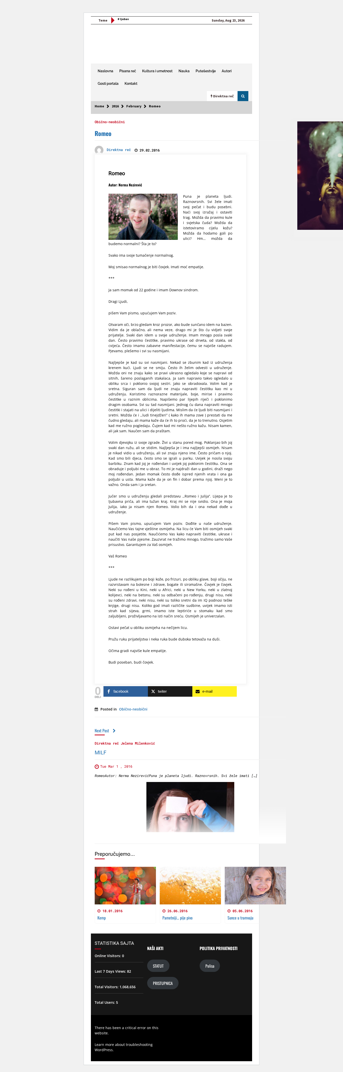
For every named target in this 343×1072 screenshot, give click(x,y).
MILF (100, 753)
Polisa (209, 966)
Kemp (101, 918)
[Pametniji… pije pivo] (190, 885)
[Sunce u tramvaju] (255, 885)
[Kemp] (125, 885)
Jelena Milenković (138, 743)
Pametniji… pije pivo (177, 918)
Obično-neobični (110, 121)
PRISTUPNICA (163, 983)
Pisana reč (127, 71)
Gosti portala (108, 84)
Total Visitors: (107, 986)
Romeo (103, 133)
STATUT (158, 966)
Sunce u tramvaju (240, 918)
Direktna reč (107, 743)
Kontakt (131, 84)
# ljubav (123, 19)
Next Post (102, 730)
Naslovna (105, 71)
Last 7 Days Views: (111, 971)
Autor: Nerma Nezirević (125, 184)
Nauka (184, 71)
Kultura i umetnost (157, 71)
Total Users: (105, 1002)
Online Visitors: (108, 955)
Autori (227, 71)
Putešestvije (206, 71)
